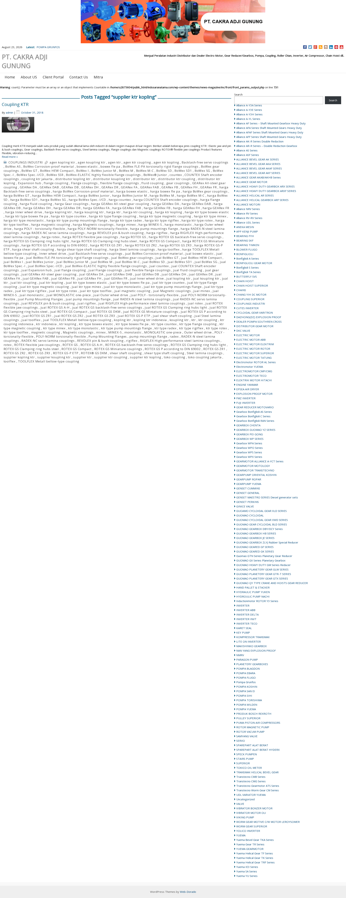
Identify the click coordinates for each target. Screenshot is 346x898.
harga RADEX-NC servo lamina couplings (53, 233)
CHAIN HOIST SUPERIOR (252, 285)
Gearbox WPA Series (249, 443)
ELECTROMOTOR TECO (251, 375)
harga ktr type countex (68, 216)
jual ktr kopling (51, 282)
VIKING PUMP (245, 817)
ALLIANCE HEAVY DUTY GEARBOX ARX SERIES (265, 186)
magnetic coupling (45, 332)
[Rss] (321, 47)
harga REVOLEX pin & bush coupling (115, 233)
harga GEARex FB (157, 208)
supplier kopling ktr (19, 357)
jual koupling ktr (206, 278)
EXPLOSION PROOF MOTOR (254, 393)
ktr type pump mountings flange (126, 328)
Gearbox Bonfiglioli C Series (253, 416)
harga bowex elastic (131, 191)
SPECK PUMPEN (246, 754)
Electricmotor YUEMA (249, 366)
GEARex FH (189, 187)
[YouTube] (341, 47)
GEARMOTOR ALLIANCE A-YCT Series (259, 461)
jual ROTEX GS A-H (55, 307)
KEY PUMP (243, 632)
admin (9, 112)
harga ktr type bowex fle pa (26, 216)
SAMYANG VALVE (247, 736)
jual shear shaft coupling (172, 316)
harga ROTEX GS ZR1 (106, 245)
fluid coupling (152, 183)
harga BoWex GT (17, 195)
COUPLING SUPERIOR (250, 299)
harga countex (120, 200)
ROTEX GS (70, 345)
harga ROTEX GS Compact (159, 241)
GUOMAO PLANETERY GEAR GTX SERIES (262, 578)
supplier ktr (82, 357)
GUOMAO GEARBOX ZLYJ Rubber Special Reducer (267, 542)
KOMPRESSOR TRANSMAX (253, 637)
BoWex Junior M (103, 171)
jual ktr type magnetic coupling (44, 287)
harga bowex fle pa (165, 191)
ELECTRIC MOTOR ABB (251, 339)
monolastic (133, 332)
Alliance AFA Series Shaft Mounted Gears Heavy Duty (269, 128)
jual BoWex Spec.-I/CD (45, 266)
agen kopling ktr (62, 162)
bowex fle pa (110, 166)
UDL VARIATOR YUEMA (251, 795)
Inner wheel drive (52, 253)
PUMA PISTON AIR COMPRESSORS (258, 722)
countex (176, 175)
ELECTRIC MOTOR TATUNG (254, 357)
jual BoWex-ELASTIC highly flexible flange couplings (106, 266)
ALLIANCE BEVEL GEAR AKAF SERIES (259, 168)
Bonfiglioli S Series (247, 267)
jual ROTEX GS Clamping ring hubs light (176, 307)
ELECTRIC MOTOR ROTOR (253, 348)
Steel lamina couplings (205, 353)
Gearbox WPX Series (249, 457)
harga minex (126, 224)
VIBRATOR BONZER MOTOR (254, 808)
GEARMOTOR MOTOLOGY (253, 466)
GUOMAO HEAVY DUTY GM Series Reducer (263, 565)
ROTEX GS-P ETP (65, 353)
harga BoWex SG (53, 200)
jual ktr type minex (86, 287)
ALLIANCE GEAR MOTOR (251, 182)
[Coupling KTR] (116, 130)
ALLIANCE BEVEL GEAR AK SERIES (257, 159)
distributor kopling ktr (72, 179)
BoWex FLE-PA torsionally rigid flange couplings (160, 166)
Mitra (98, 77)
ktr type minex (54, 328)
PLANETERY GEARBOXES (252, 664)
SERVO (240, 740)
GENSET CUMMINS (248, 488)
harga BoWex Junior (93, 195)
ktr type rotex (216, 328)
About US (29, 77)
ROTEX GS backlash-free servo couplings (136, 345)
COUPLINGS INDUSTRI (250, 303)
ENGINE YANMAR (247, 384)
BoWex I (82, 171)
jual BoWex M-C (127, 262)
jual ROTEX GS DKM (105, 311)
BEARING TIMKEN (247, 245)
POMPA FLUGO (246, 677)
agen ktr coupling (137, 162)
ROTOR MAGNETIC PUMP (252, 727)
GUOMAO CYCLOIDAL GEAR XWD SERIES (262, 520)
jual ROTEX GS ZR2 (68, 316)
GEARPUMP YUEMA (248, 484)
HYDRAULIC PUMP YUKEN (253, 592)
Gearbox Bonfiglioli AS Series (254, 411)
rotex (8, 345)
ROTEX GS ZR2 (15, 353)
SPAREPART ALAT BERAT (252, 745)
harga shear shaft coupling (33, 249)
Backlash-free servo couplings (205, 162)
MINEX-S (115, 332)
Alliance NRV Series (248, 209)
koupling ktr (179, 320)
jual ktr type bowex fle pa (130, 282)
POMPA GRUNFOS (48, 47)
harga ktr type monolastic (24, 220)
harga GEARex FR (216, 208)
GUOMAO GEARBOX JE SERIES (255, 538)
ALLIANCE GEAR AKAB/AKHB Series (258, 177)
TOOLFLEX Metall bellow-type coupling (48, 361)
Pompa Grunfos (246, 682)
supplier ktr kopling (145, 357)
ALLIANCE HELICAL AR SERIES (255, 195)
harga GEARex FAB (126, 208)
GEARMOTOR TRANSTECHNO (255, 470)
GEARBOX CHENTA (248, 425)
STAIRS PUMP (245, 758)
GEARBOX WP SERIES (249, 439)
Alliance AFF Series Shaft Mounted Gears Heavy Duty (269, 137)
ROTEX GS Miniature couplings (118, 349)
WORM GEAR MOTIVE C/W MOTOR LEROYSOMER (268, 822)
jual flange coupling (70, 270)
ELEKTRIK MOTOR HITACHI (254, 380)
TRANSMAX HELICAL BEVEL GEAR (257, 772)
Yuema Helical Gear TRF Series (255, 862)
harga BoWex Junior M (129, 195)
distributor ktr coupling (176, 179)
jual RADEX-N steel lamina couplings (141, 299)
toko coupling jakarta (205, 357)
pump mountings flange (148, 336)
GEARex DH (90, 187)
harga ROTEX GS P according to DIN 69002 (54, 245)
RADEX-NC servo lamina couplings (48, 341)
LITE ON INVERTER (248, 641)
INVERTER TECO (246, 623)
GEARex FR (208, 187)
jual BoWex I (13, 262)
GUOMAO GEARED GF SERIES (255, 547)
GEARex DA (28, 187)
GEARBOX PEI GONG (249, 434)
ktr (193, 320)
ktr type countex (164, 324)
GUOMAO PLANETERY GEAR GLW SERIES (262, 569)
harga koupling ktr (89, 212)
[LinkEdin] (331, 47)
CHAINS (241, 290)
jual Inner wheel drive (147, 278)
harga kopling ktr (58, 212)
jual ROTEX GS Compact (68, 311)
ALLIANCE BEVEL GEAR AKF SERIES (258, 173)
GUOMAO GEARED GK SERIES (255, 551)
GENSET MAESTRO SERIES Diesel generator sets (267, 497)
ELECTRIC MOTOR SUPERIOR (255, 353)
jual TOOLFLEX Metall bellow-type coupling (77, 320)
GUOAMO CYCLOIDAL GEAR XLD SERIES (261, 511)
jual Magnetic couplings (172, 291)
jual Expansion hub (36, 270)
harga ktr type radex (126, 220)
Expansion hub (29, 183)
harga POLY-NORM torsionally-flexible (98, 229)
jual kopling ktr (178, 278)
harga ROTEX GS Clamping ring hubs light (36, 241)
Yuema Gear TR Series (250, 844)
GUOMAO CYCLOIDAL (250, 515)
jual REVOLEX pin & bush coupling (48, 303)
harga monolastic (178, 224)
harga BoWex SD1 (24, 200)
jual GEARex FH (89, 278)
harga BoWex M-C (191, 195)
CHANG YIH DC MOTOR (251, 294)
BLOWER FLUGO (246, 249)
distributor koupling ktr (111, 179)
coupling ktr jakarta (37, 179)
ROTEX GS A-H (92, 345)
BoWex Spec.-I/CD (30, 175)
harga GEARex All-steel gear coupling (120, 204)
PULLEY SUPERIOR (248, 718)
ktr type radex (165, 328)
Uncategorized (245, 799)
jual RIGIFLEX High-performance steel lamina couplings (141, 303)
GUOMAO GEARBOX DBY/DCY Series (259, 529)
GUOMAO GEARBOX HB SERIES (256, 533)
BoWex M (126, 171)
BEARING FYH (245, 236)
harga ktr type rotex (197, 220)
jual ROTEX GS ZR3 (100, 316)
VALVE (240, 804)
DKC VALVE (243, 330)
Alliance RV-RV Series (249, 218)
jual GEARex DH (174, 274)
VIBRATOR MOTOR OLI (251, 813)
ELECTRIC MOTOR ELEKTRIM (255, 344)
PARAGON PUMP (247, 659)
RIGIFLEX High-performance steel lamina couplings (180, 341)
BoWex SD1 (183, 171)
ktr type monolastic (83, 328)
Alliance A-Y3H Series (249, 114)
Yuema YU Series (247, 876)
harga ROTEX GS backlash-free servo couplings (185, 237)
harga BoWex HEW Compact (54, 195)
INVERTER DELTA (247, 614)
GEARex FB (169, 187)
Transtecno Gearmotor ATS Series (257, 786)
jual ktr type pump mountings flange (173, 287)
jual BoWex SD (153, 262)
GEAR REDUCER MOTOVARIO (255, 407)
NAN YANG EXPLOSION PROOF (256, 650)
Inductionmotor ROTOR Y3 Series (257, 601)
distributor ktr (144, 179)
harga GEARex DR (67, 208)
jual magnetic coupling (132, 291)
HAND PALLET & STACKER (253, 587)
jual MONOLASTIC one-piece (68, 295)
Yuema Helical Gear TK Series (254, 858)
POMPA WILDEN (246, 704)
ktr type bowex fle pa (132, 324)
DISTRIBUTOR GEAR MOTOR (254, 326)
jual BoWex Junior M (72, 262)
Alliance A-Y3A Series (249, 105)
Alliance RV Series (247, 213)
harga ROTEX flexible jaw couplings (90, 237)
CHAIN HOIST (245, 281)
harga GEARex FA (96, 208)
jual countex (159, 266)
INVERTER (242, 605)
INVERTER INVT (246, 619)
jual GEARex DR (201, 274)
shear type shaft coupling (164, 353)
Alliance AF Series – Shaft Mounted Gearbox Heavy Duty (271, 123)
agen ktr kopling (166, 162)
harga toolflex (169, 249)
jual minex (201, 291)
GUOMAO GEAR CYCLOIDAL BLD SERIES (261, 524)
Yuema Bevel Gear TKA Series (255, 840)
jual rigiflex (86, 303)
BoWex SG (202, 171)
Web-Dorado (188, 891)
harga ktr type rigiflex (162, 220)
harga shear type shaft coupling (82, 249)
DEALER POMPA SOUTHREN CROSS (259, 321)
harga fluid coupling (36, 204)
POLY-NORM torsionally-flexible (61, 336)
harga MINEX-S (150, 224)
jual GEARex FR (115, 278)
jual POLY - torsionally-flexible (155, 295)
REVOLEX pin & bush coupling (100, 341)
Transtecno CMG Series (251, 781)
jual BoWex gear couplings (132, 258)
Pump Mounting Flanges (107, 336)
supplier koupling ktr (54, 357)
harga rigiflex (157, 233)
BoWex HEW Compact (57, 171)
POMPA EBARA (245, 673)
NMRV (240, 655)
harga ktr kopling (168, 212)
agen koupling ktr (91, 162)
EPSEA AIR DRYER (247, 389)
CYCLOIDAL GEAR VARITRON (254, 312)
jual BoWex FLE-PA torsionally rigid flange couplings (67, 258)
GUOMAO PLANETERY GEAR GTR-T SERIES (263, 574)
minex (101, 332)
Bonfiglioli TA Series (248, 272)
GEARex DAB (49, 187)
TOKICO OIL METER (249, 767)
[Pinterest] (336, 47)
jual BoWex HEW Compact (201, 258)
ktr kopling (67, 324)
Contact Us (78, 77)
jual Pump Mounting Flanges (40, 299)
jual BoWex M (101, 262)
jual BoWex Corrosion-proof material (154, 253)
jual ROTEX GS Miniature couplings (150, 311)
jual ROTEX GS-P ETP (134, 316)
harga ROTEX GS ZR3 (175, 245)
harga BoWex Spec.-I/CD (87, 200)
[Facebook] (305, 47)
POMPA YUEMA (246, 709)
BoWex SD (164, 171)
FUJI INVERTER (245, 402)
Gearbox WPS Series (249, 452)
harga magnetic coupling (50, 224)
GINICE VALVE (245, 506)
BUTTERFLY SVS (246, 276)
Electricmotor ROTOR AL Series (256, 362)
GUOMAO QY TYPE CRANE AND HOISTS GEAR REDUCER (272, 583)
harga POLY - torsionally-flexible (39, 229)
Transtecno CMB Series (250, 776)
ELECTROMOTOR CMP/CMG (254, 371)
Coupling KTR (15, 104)
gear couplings (178, 183)
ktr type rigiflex (191, 328)
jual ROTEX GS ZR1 (37, 316)
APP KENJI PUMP (247, 231)
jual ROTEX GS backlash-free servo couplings (107, 307)
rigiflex (131, 341)
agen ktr (114, 162)
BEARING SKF (244, 240)
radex (174, 336)
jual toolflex (30, 320)
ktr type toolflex (16, 332)
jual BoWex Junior (40, 262)
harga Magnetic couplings (93, 224)
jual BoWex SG (206, 262)
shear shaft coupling (126, 353)
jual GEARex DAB (119, 274)
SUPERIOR (243, 763)
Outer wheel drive (198, 332)
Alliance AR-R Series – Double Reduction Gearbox (266, 146)
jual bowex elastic (199, 253)
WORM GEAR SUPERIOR (251, 826)
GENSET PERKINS (247, 502)
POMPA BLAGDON (248, 668)
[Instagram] (326, 47)
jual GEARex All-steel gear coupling (49, 274)
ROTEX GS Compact (76, 349)
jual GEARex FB (63, 278)
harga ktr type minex (210, 216)
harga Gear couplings (71, 204)
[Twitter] (310, 47)
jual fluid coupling (187, 270)
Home (10, 77)
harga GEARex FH (186, 208)
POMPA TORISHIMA (249, 700)
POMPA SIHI (244, 695)
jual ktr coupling (23, 282)
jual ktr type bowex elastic (86, 282)
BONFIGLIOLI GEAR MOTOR (254, 263)
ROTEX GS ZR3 (39, 353)
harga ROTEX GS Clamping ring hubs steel (104, 241)
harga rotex (51, 237)
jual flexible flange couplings (148, 270)
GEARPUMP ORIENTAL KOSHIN (256, 475)
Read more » (10, 156)
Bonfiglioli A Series (247, 258)
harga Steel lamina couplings (132, 249)
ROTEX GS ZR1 (214, 349)
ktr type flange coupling (198, 324)
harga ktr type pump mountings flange (76, 220)
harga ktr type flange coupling (112, 216)
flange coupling (56, 183)
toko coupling (174, 357)
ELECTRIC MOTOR (248, 335)
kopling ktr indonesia (150, 320)
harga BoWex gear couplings (205, 191)
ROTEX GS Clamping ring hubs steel (31, 349)
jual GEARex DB (147, 274)
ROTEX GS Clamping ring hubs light (198, 345)
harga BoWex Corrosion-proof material (83, 191)
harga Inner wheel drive (23, 212)
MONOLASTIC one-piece (162, 332)
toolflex (9, 361)
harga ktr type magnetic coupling (165, 216)
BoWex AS (13, 166)
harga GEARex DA (165, 204)
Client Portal (53, 77)
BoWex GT (29, 171)
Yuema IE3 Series (247, 867)
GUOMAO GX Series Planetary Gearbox (260, 560)
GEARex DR (109, 187)
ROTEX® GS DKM (94, 353)
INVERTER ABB (245, 610)
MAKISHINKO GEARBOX (251, 646)
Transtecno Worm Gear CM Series (257, 790)
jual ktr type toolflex (96, 291)
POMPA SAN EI (245, 691)
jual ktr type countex (168, 282)
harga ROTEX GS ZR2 (141, 245)
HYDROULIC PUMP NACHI (253, 596)
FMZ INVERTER (246, 398)
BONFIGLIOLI (244, 254)
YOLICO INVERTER (248, 831)
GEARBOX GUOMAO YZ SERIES (255, 430)
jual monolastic (32, 295)
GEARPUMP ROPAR (248, 479)
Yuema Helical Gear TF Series (254, 853)
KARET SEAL (244, 628)
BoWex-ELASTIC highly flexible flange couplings (103, 175)
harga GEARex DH (37, 208)
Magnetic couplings (78, 332)
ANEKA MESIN (245, 227)
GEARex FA (129, 187)
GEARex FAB (149, 187)
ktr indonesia (46, 324)
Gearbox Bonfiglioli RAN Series (255, 421)
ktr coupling (208, 320)
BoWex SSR (54, 175)
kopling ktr (122, 320)
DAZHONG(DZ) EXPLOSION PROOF (258, 317)
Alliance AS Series (247, 150)
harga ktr (113, 212)
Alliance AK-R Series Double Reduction (259, 141)
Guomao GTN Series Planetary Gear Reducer (264, 556)
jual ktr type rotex (63, 291)
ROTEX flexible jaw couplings (37, 345)
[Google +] (315, 47)
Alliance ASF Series (247, 155)
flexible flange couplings (119, 183)
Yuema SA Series (246, 871)
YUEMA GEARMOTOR (249, 849)
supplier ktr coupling (110, 357)
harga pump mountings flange (154, 229)
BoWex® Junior (155, 175)
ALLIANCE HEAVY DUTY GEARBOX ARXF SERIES (266, 191)
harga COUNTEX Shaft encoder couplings (166, 200)
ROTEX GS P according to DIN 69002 (173, 349)
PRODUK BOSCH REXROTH (253, 713)
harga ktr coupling (137, 212)
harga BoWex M (162, 195)
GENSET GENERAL (248, 493)
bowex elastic (87, 166)
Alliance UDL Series (248, 222)
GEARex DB (70, 187)
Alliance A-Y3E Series (249, 110)
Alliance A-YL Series (248, 119)
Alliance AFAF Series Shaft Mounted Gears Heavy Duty (269, 132)
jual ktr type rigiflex (30, 291)
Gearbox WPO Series (249, 448)
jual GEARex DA (91, 274)
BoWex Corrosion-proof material (48, 166)
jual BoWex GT (167, 258)
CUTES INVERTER (247, 308)
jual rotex (195, 303)
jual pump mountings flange (88, 299)
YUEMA (240, 835)
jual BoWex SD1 (180, 262)
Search (238, 94)
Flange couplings (84, 183)
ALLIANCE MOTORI (248, 204)
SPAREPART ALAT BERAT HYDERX (258, 749)
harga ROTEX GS (133, 237)
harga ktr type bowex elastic (207, 212)
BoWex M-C (145, 171)
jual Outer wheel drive (110, 295)
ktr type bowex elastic (96, 324)
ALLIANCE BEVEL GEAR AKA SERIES (258, 164)
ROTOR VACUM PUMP (250, 731)
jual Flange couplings (105, 270)
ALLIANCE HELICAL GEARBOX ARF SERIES (262, 200)
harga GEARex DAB (196, 204)
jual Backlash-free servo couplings (95, 253)
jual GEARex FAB (35, 278)
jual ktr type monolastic (122, 287)
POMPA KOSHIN (246, 686)
